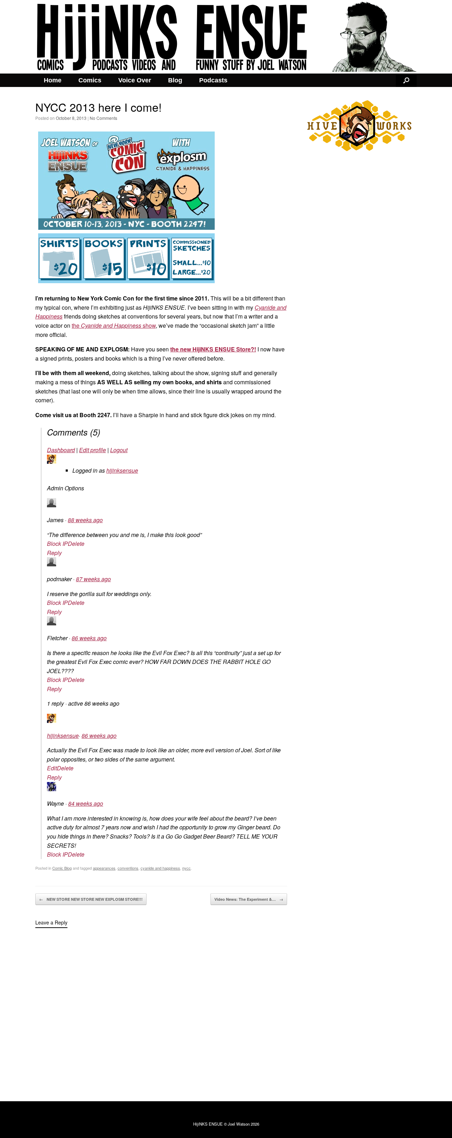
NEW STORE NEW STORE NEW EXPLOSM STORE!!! (91, 899)
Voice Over (134, 80)
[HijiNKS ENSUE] (226, 37)
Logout (118, 450)
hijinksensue (122, 470)
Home (52, 80)
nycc (186, 868)
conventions (128, 868)
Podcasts (213, 80)
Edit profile (92, 450)
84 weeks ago (85, 803)
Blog (175, 80)
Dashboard (61, 450)
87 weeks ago (93, 579)
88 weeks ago (85, 520)
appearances (104, 868)
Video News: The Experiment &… (248, 899)
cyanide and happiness (160, 868)
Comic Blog (62, 868)
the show (114, 325)
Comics (89, 80)
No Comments (103, 118)
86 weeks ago (89, 638)
